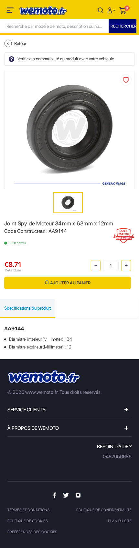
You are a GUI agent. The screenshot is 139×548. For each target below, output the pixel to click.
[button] (112, 10)
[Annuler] (100, 10)
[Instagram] (78, 494)
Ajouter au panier (70, 282)
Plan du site (120, 521)
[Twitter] (66, 495)
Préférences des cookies (32, 532)
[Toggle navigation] (10, 11)
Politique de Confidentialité (104, 510)
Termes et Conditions (28, 510)
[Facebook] (54, 495)
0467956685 (117, 457)
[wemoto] (44, 377)
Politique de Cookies (27, 521)
